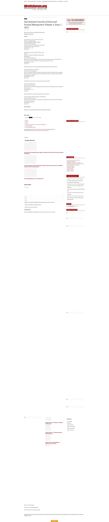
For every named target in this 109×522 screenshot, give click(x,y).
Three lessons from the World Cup (72, 192)
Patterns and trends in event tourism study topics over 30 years (36, 93)
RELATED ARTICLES (30, 140)
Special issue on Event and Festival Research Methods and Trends (37, 109)
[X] (81, 1)
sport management (28, 125)
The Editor (26, 137)
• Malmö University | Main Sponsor (73, 160)
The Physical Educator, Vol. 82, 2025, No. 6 (33, 178)
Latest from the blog (72, 176)
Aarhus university (70, 169)
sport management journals (30, 127)
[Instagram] (80, 1)
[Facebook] (79, 1)
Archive (67, 206)
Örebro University (70, 170)
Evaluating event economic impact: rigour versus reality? (34, 53)
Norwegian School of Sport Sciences (74, 162)
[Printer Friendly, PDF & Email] (44, 112)
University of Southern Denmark (73, 164)
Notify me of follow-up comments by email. (33, 204)
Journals (28, 17)
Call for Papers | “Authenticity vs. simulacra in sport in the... (52, 443)
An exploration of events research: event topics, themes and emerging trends (33, 40)
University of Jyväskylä (71, 161)
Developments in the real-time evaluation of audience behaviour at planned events (40, 66)
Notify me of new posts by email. (31, 207)
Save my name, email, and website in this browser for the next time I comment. (39, 202)
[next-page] (24, 180)
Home (25, 17)
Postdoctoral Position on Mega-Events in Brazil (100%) (38, 130)
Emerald (26, 121)
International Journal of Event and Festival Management (35, 124)
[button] (69, 1)
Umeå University (70, 168)
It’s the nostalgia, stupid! (71, 189)
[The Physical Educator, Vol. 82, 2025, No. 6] (30, 176)
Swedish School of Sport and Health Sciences (75, 163)
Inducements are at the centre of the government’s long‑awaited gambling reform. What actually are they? (75, 180)
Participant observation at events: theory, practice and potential (37, 80)
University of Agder (70, 167)
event (26, 123)
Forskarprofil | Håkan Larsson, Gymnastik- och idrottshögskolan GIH (42, 129)
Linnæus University (70, 166)
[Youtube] (84, 1)
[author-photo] (27, 136)
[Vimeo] (83, 1)
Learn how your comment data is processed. (47, 212)
